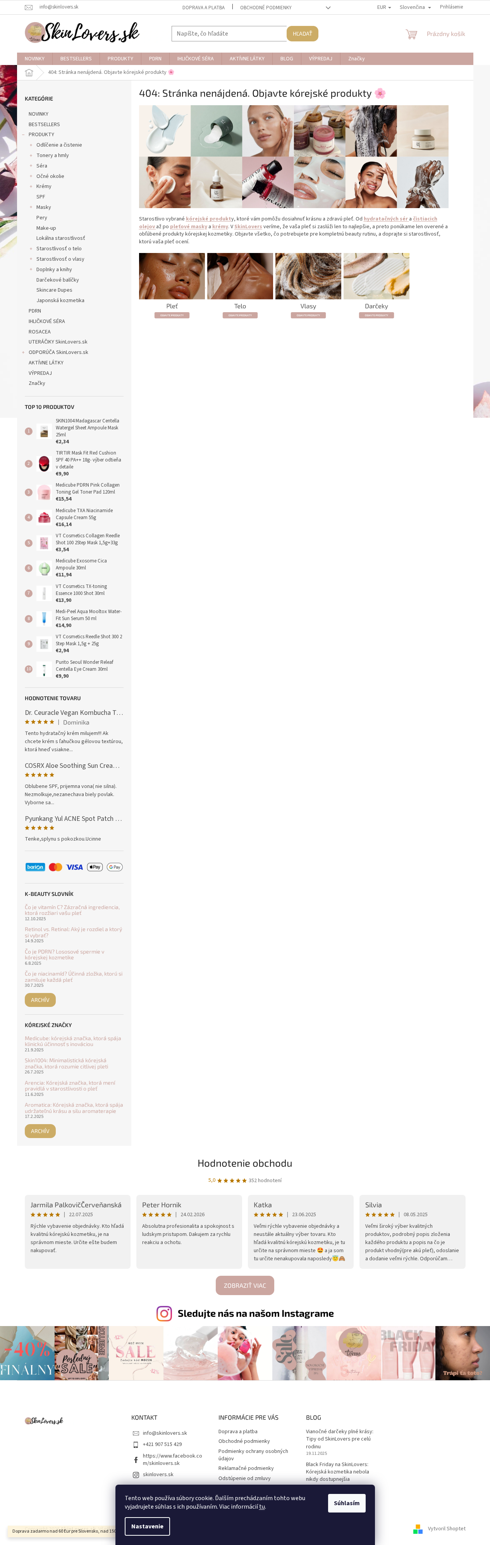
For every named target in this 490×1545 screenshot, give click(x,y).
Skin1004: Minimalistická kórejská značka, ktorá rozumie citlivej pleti (66, 1063)
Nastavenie (147, 1526)
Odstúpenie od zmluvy (244, 1478)
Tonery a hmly (52, 155)
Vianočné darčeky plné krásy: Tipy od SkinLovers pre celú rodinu (339, 1439)
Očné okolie (50, 176)
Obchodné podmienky (266, 7)
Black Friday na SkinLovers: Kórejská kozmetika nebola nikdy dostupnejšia (337, 1472)
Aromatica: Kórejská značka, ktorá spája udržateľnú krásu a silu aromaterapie (74, 1108)
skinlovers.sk (158, 1474)
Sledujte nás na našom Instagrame (256, 1313)
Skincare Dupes (54, 290)
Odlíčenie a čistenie (59, 145)
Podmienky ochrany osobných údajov (253, 1455)
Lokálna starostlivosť (60, 238)
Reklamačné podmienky (246, 1468)
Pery (41, 218)
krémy (220, 227)
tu (262, 1506)
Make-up (46, 228)
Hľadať (302, 33)
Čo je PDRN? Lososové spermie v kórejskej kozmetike (64, 954)
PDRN (35, 311)
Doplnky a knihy (54, 269)
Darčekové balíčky (57, 280)
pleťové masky (188, 227)
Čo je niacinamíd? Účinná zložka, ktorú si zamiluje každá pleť (73, 977)
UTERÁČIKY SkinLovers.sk (58, 342)
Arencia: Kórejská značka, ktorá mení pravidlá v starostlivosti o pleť (70, 1086)
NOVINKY (38, 114)
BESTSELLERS (44, 124)
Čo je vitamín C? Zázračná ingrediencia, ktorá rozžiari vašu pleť (72, 910)
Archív (40, 999)
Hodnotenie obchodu (245, 1163)
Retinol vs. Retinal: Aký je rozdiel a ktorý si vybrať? (73, 932)
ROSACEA (40, 332)
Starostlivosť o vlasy (60, 259)
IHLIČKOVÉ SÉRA (47, 321)
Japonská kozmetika (60, 300)
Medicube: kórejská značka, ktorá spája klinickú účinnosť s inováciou (73, 1041)
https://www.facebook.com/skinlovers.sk (172, 1459)
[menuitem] (34, 59)
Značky (37, 383)
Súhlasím (347, 1503)
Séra (41, 166)
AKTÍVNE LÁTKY (46, 363)
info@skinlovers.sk (165, 1433)
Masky (43, 207)
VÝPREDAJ (40, 373)
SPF (40, 197)
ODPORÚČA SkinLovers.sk (58, 352)
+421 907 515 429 (162, 1444)
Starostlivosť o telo (59, 249)
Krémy (44, 186)
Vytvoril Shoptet (447, 1529)
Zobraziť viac (245, 1285)
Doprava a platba (203, 7)
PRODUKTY (41, 134)
